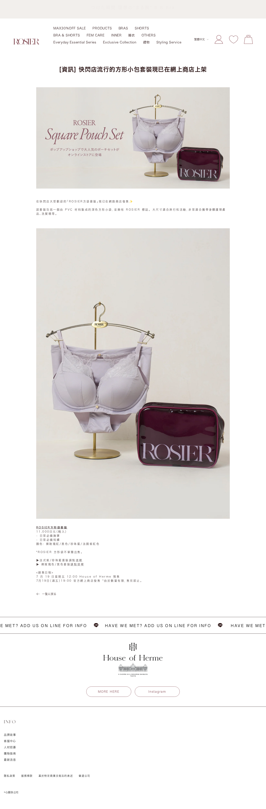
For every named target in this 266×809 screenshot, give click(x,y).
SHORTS (142, 28)
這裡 (79, 560)
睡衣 (131, 35)
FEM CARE (96, 35)
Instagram (157, 691)
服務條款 (27, 776)
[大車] (248, 39)
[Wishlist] (233, 39)
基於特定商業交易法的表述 (56, 776)
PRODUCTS (102, 28)
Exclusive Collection (120, 42)
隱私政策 (9, 776)
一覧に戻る (49, 594)
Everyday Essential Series (74, 42)
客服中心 (10, 741)
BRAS (123, 28)
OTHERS (149, 35)
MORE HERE (108, 691)
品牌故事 (10, 734)
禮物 (146, 42)
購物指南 (10, 753)
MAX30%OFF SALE (69, 28)
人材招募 (10, 747)
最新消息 (10, 759)
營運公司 (84, 776)
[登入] (218, 39)
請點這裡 (77, 564)
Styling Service (168, 42)
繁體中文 (199, 39)
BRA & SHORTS (66, 35)
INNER (116, 35)
